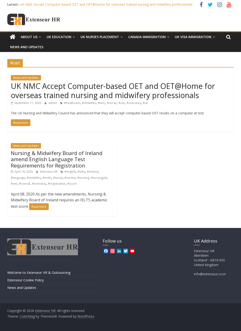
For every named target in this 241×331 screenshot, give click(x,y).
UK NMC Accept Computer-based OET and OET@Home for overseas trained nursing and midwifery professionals (106, 4)
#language (18, 178)
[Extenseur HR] (12, 37)
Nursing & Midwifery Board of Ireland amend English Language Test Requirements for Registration (56, 159)
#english (70, 172)
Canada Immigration (147, 37)
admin (53, 103)
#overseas (134, 103)
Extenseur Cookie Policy (25, 280)
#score (72, 184)
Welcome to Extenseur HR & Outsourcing (38, 272)
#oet (121, 103)
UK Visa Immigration (193, 37)
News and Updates (26, 47)
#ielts (81, 172)
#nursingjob (99, 178)
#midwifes (89, 103)
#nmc (101, 103)
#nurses (69, 178)
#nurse (111, 103)
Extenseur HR (49, 172)
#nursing (83, 178)
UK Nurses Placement (99, 37)
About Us (29, 37)
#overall (24, 184)
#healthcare (72, 103)
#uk (145, 103)
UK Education (59, 37)
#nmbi (47, 178)
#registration (56, 184)
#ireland (92, 172)
